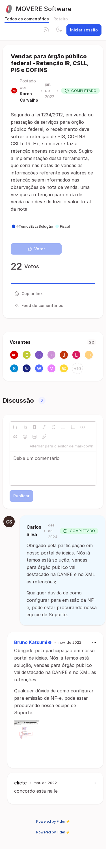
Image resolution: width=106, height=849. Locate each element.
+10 (77, 368)
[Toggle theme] (59, 30)
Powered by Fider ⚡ (53, 821)
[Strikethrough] (53, 427)
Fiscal (65, 226)
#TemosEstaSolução (34, 226)
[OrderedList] (73, 427)
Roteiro (60, 18)
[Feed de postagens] (47, 30)
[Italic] (44, 427)
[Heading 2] (15, 427)
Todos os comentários (27, 18)
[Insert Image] (34, 436)
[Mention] (25, 436)
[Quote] (15, 436)
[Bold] (34, 427)
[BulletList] (63, 427)
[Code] (82, 427)
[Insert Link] (44, 436)
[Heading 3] (25, 427)
